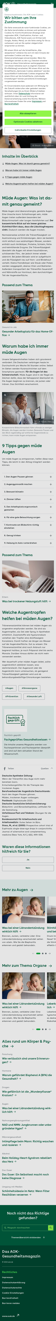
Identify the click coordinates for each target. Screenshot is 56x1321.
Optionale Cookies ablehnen (28, 122)
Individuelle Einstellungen (28, 130)
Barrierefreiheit (11, 104)
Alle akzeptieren (28, 114)
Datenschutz (24, 94)
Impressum (37, 101)
